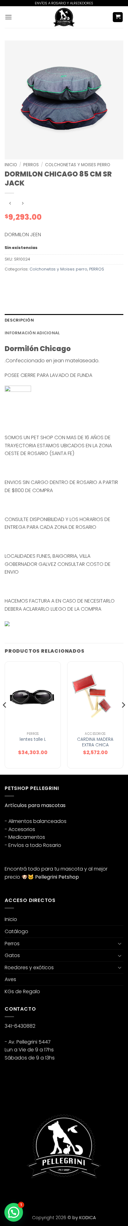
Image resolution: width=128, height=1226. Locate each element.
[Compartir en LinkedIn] (66, 283)
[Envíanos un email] (33, 1194)
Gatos (12, 955)
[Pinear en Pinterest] (55, 283)
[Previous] (5, 717)
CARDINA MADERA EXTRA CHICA (95, 742)
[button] (8, 17)
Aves (10, 979)
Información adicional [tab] (32, 333)
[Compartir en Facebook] (21, 283)
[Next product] (10, 203)
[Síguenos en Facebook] (10, 1194)
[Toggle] (119, 943)
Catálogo (16, 931)
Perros (12, 943)
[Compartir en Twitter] (33, 283)
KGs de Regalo (22, 991)
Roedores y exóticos (29, 967)
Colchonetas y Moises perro (77, 165)
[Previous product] (22, 203)
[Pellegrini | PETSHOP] (64, 17)
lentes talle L (33, 739)
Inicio (11, 165)
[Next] (123, 717)
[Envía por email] (44, 283)
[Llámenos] (44, 1194)
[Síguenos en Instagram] (21, 1194)
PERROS (31, 165)
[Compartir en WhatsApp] (10, 283)
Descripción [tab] (19, 320)
